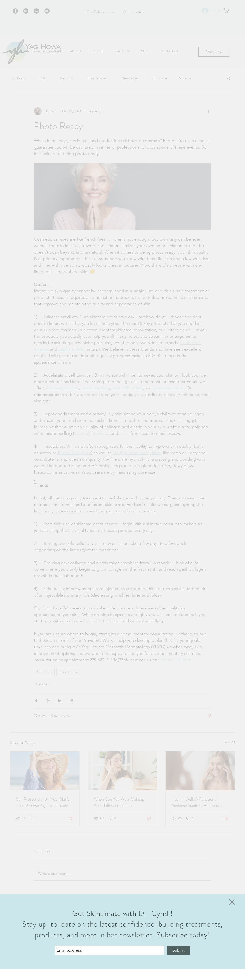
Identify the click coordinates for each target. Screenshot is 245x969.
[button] (232, 902)
